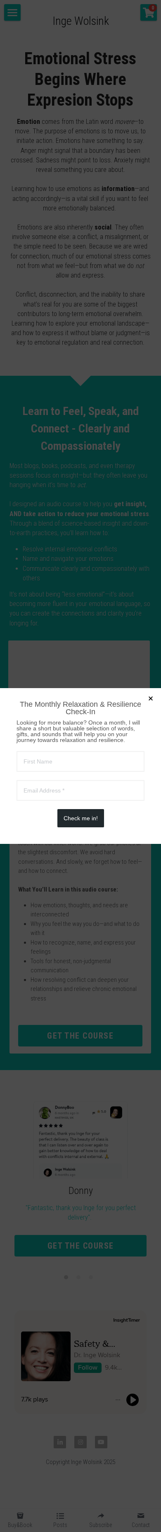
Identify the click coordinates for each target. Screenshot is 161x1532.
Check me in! (81, 818)
